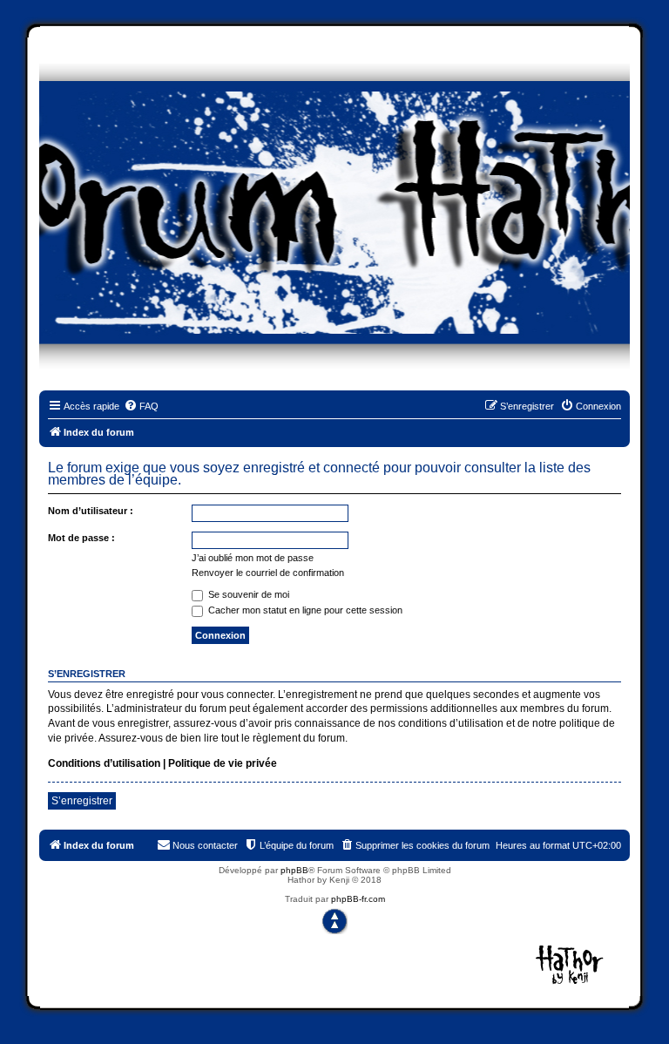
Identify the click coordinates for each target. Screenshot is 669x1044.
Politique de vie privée (222, 763)
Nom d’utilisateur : (90, 510)
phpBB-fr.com (358, 899)
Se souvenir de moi (247, 594)
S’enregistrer (81, 801)
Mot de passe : (81, 537)
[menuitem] (141, 406)
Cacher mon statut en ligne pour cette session (304, 610)
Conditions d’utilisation (104, 763)
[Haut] (334, 921)
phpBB (294, 870)
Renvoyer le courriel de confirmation (268, 572)
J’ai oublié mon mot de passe (253, 558)
